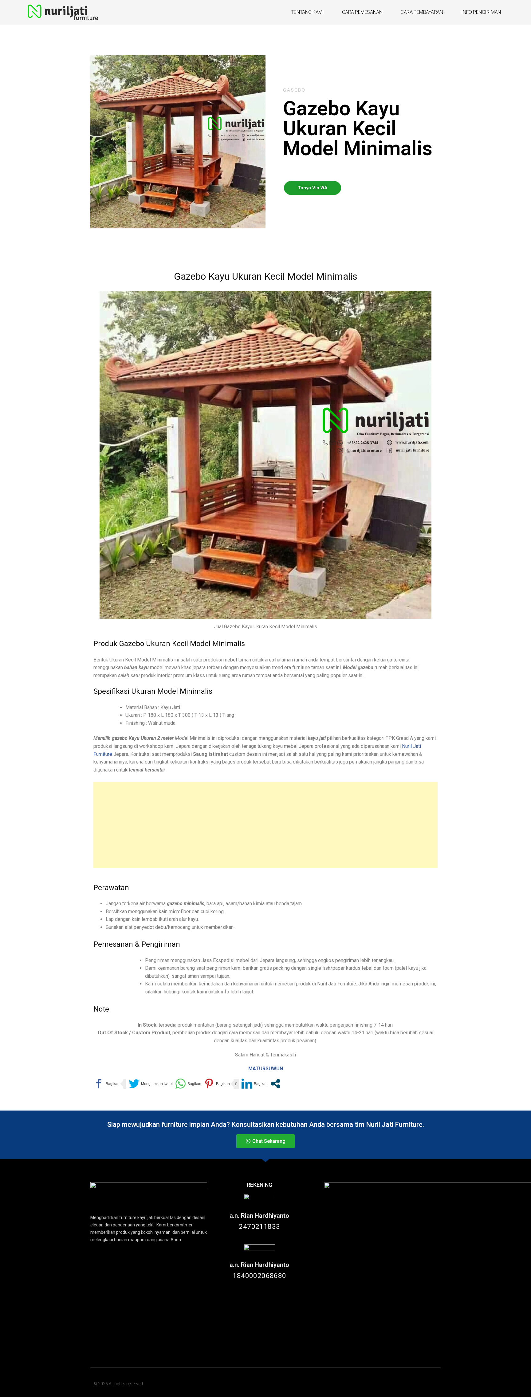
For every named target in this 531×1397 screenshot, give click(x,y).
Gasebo (294, 90)
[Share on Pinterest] (217, 1084)
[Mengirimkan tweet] (151, 1084)
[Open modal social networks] (275, 1084)
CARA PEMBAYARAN (422, 12)
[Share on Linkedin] (255, 1084)
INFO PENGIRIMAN (481, 12)
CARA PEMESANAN (362, 12)
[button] (312, 188)
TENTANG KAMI (307, 12)
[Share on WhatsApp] (188, 1084)
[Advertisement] (265, 825)
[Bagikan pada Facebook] (106, 1084)
